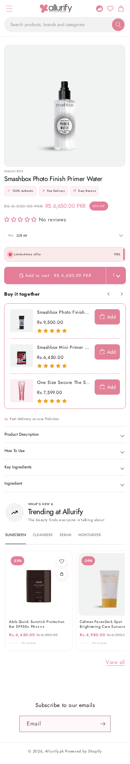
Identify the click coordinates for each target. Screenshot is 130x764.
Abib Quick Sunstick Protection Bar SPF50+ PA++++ (37, 624)
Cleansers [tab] (43, 534)
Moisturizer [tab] (89, 534)
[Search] (118, 24)
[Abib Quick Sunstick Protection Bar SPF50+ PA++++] (39, 584)
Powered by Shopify (83, 751)
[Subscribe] (102, 724)
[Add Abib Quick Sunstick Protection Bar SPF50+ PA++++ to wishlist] (62, 561)
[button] (9, 8)
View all (115, 662)
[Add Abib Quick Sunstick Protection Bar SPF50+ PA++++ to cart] (62, 574)
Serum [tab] (65, 534)
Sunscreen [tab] (15, 534)
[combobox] (65, 24)
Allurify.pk (54, 751)
